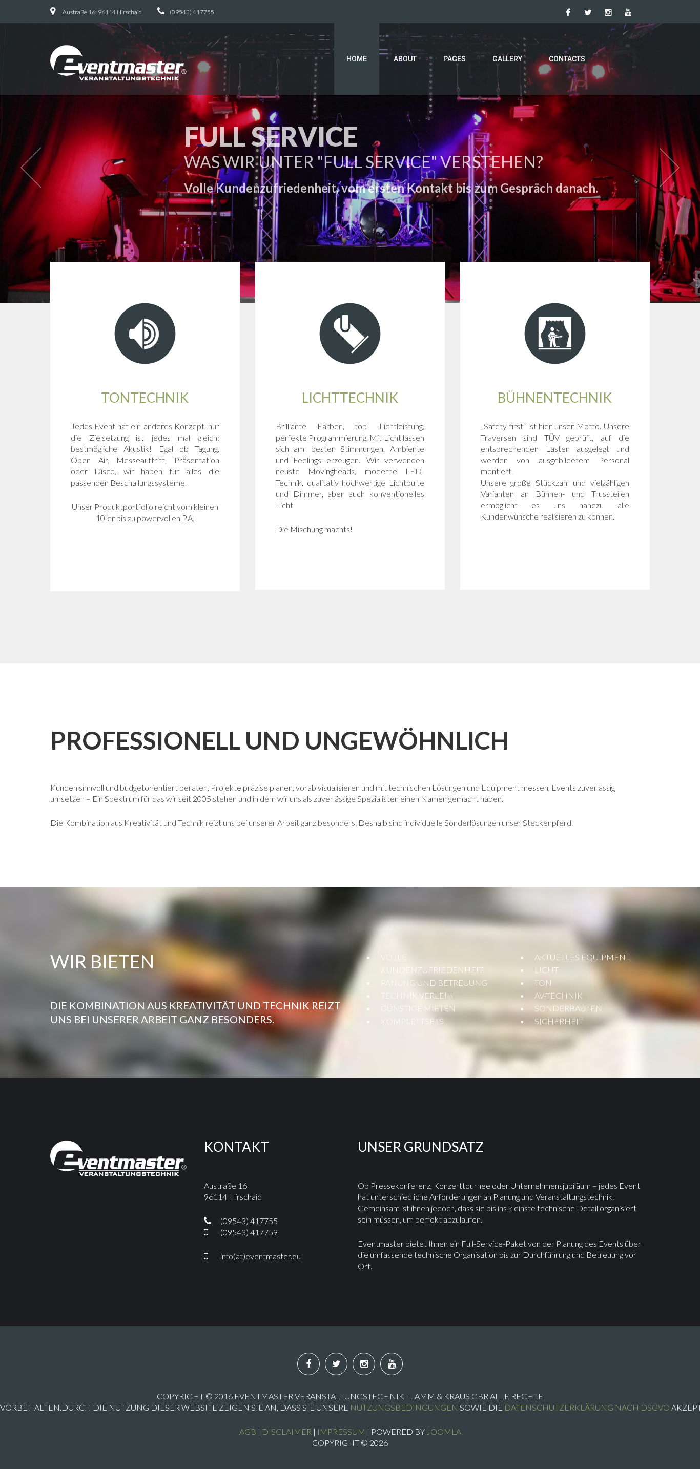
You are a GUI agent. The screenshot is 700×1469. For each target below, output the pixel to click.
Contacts (567, 59)
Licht (546, 970)
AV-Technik (558, 995)
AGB (247, 1431)
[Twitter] (588, 12)
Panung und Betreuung (434, 982)
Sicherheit (558, 1021)
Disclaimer (287, 1431)
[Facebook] (568, 12)
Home (356, 59)
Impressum (341, 1431)
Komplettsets (412, 1021)
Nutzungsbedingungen (404, 1407)
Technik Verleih (417, 995)
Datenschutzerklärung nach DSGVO (587, 1407)
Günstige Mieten (418, 1008)
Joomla (443, 1431)
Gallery (507, 59)
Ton (543, 982)
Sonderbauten (568, 1008)
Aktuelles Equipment (582, 957)
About (405, 59)
